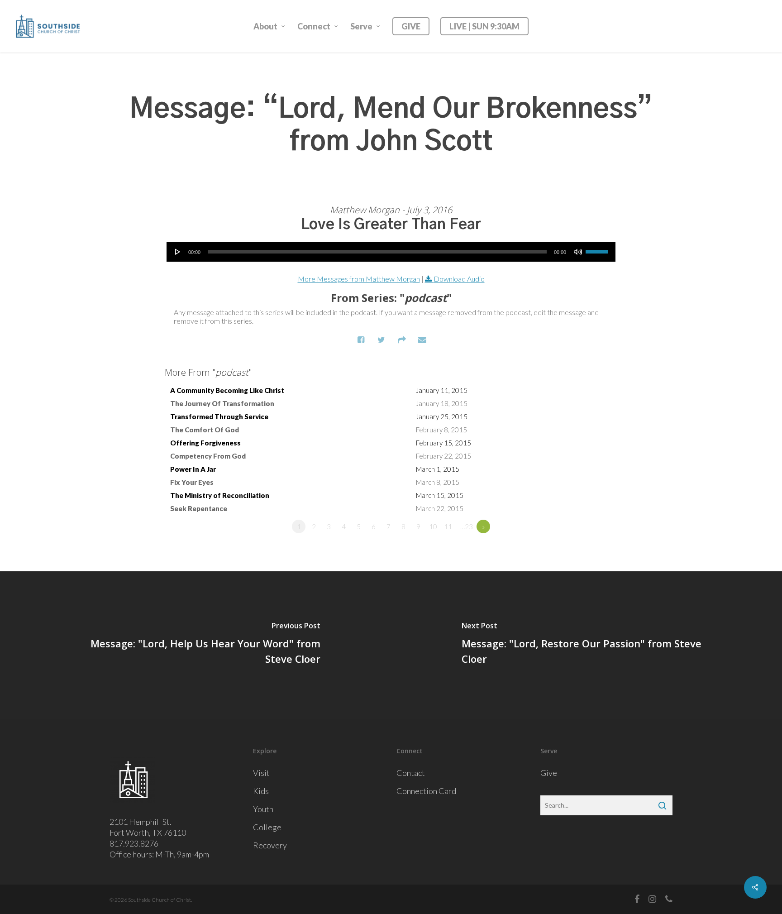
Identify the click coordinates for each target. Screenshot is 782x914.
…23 (466, 526)
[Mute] (578, 251)
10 (433, 526)
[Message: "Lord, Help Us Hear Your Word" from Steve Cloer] (195, 645)
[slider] (598, 248)
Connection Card (426, 791)
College (267, 827)
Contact (410, 773)
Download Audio (459, 278)
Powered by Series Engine (583, 551)
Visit (261, 773)
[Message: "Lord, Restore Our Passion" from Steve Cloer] (586, 645)
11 (448, 526)
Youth (263, 809)
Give (548, 773)
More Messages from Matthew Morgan (359, 278)
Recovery (270, 845)
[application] (391, 252)
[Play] (178, 251)
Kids (261, 791)
